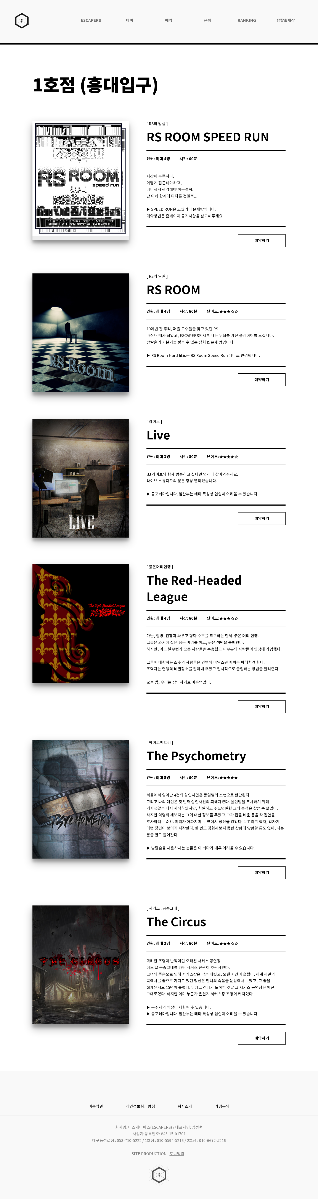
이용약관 (95, 1106)
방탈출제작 (285, 20)
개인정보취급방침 (140, 1106)
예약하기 (261, 240)
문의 (207, 20)
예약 (168, 20)
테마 (129, 20)
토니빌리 (177, 1154)
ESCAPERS (91, 20)
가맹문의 (222, 1106)
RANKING (247, 20)
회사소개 (185, 1106)
